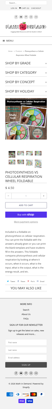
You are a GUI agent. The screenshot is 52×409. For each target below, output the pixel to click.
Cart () (25, 8)
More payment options (26, 221)
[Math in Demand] (26, 27)
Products (19, 51)
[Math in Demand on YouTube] (21, 17)
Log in (14, 8)
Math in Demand (23, 383)
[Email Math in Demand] (36, 17)
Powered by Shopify (33, 385)
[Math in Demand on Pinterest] (26, 17)
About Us (26, 314)
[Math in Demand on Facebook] (16, 17)
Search (26, 309)
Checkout (36, 8)
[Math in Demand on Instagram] (31, 17)
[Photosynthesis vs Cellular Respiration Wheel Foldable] (26, 119)
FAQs (26, 318)
